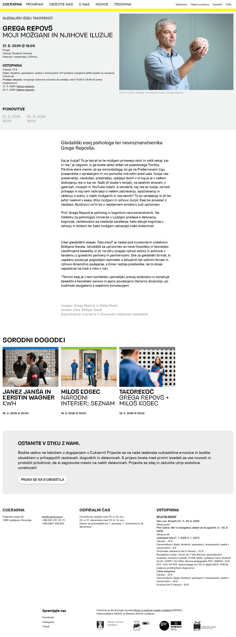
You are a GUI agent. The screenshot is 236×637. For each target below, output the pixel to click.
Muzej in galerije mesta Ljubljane (152, 610)
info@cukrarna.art (52, 516)
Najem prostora (200, 4)
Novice (102, 4)
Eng (229, 4)
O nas (84, 4)
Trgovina (122, 4)
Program (34, 4)
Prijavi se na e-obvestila (42, 480)
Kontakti (217, 4)
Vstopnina (181, 4)
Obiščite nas (61, 4)
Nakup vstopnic (26, 86)
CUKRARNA (12, 4)
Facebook (48, 617)
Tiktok (45, 626)
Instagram (48, 622)
